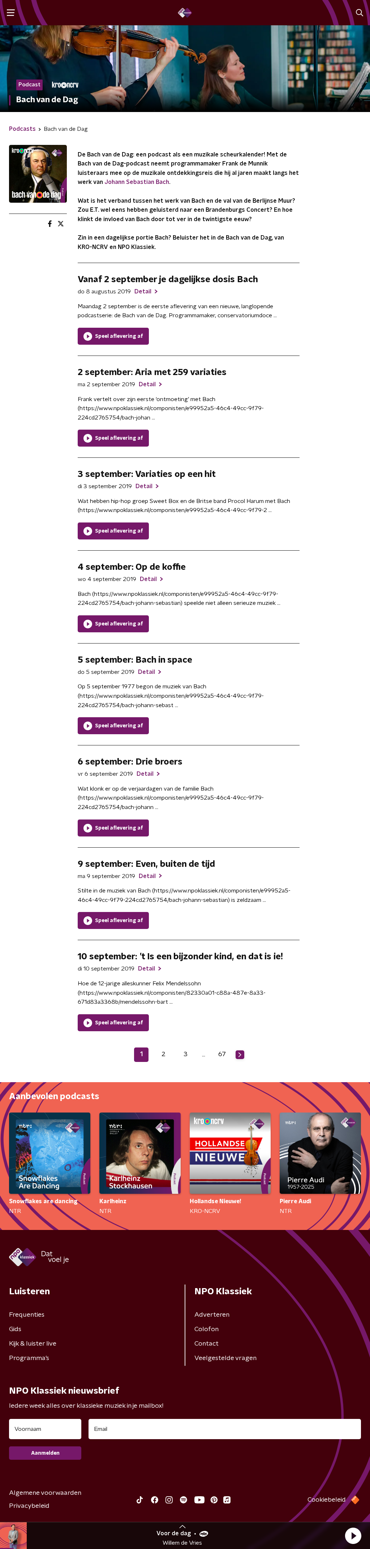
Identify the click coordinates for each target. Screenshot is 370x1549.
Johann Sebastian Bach (136, 182)
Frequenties (26, 1315)
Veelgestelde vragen (225, 1358)
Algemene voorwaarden (45, 1493)
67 (222, 1054)
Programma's (29, 1358)
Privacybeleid (29, 1506)
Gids (15, 1329)
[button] (353, 1535)
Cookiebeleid (326, 1500)
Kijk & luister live (32, 1344)
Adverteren (211, 1315)
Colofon (206, 1329)
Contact (206, 1344)
